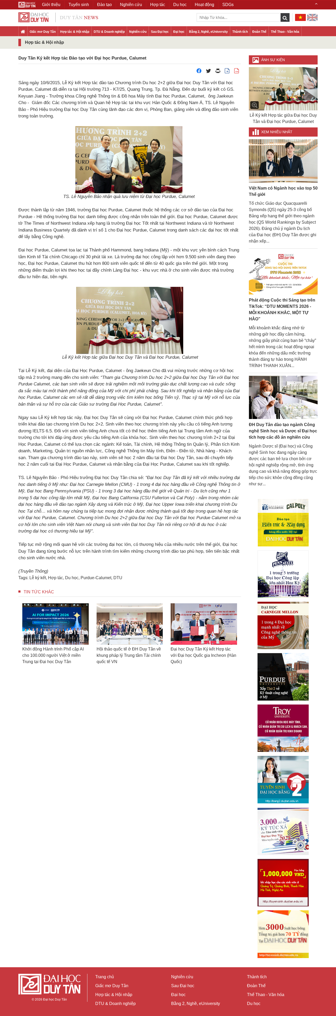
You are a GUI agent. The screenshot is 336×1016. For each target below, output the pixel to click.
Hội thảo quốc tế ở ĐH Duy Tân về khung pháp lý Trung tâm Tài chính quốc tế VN (91, 655)
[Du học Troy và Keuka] (283, 728)
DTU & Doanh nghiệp (109, 32)
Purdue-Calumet (96, 578)
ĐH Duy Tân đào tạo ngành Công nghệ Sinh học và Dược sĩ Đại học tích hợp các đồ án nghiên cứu (283, 430)
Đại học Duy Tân (55, 999)
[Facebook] (199, 72)
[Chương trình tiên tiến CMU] (283, 625)
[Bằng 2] (283, 779)
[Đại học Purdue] (283, 677)
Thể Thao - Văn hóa (285, 32)
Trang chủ (104, 977)
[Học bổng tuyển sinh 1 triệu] (283, 882)
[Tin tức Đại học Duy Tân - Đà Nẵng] (58, 17)
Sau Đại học (160, 32)
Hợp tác (55, 578)
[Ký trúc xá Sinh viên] (283, 831)
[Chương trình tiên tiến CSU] (283, 522)
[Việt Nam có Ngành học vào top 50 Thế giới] (283, 160)
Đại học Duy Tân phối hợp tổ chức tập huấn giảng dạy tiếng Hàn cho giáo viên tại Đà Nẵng (239, 655)
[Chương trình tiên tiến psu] (283, 574)
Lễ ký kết (37, 578)
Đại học (179, 32)
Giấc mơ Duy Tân (43, 32)
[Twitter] (208, 72)
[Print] (218, 72)
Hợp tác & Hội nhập (74, 32)
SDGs (228, 4)
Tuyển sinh (79, 4)
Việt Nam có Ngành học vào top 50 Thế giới (283, 191)
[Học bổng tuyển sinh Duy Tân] (283, 934)
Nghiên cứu (137, 32)
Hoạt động (204, 4)
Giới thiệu (51, 4)
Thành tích (240, 32)
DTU (117, 578)
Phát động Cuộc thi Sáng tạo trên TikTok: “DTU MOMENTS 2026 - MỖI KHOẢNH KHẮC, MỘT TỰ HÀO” (282, 309)
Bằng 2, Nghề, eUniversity (208, 32)
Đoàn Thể (259, 32)
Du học (71, 578)
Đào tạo (104, 4)
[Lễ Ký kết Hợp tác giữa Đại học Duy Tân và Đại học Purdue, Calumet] (283, 88)
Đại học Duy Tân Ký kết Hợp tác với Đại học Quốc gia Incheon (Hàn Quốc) (165, 655)
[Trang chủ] (23, 32)
